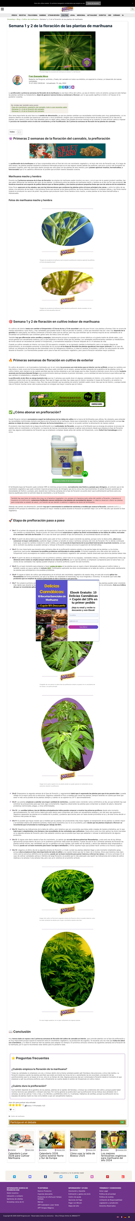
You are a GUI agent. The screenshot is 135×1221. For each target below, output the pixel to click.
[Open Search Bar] (132, 9)
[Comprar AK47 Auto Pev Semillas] (67, 399)
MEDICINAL (81, 15)
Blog (18, 19)
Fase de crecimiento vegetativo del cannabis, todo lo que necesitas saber (39, 107)
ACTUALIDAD (92, 15)
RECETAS (22, 15)
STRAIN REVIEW (54, 15)
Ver (122, 1122)
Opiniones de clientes (15, 1199)
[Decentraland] (123, 1176)
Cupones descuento (45, 1194)
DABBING (42, 15)
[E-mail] (72, 87)
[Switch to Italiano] (129, 1217)
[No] (133, 3)
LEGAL (72, 15)
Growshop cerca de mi (15, 1202)
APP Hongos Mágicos (46, 1208)
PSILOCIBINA (32, 15)
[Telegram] (63, 87)
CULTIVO (65, 15)
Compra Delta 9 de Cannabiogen (67, 481)
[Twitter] (69, 87)
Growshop (11, 19)
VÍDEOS (14, 15)
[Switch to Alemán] (125, 1217)
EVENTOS (102, 15)
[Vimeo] (76, 1176)
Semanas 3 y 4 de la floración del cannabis (28, 109)
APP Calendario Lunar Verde (48, 1205)
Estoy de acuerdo (93, 3)
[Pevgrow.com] (67, 8)
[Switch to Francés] (121, 1217)
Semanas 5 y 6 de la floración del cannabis (28, 111)
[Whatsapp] (60, 87)
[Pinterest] (107, 1176)
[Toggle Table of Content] (18, 132)
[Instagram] (92, 1176)
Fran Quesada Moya (38, 76)
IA (123, 15)
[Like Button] (10, 1109)
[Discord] (30, 1176)
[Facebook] (66, 87)
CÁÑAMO (116, 15)
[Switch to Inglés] (118, 1217)
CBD (109, 15)
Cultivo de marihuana (30, 19)
